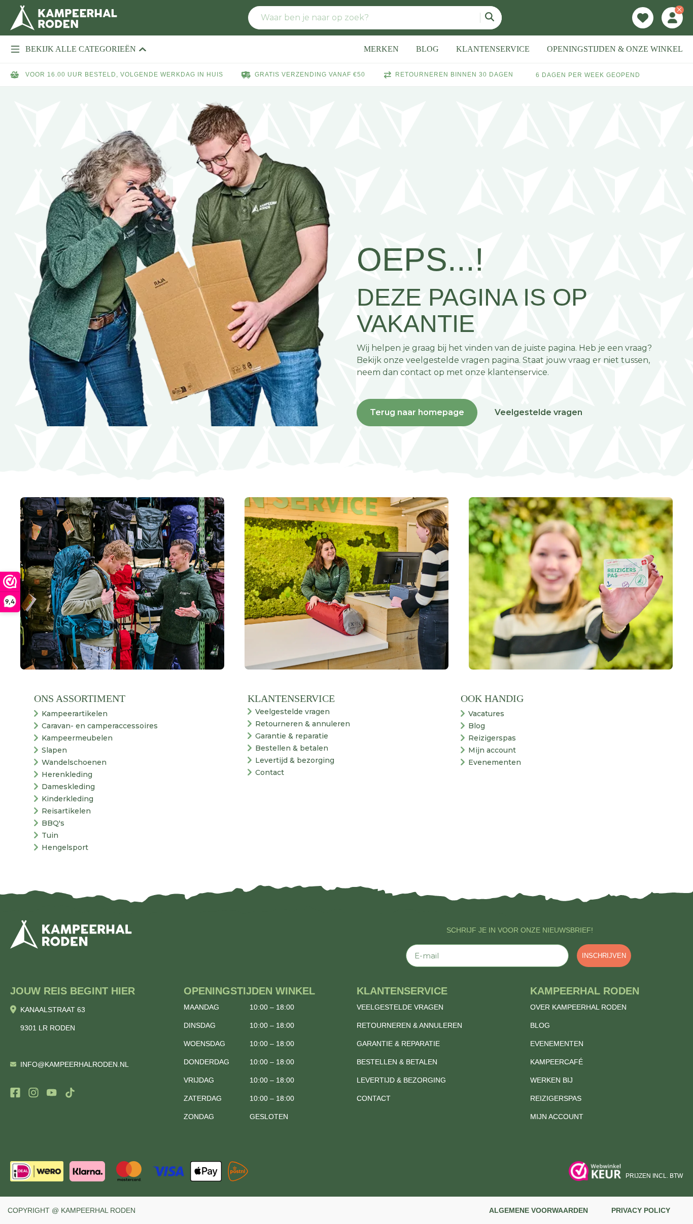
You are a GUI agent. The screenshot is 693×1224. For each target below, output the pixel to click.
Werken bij (551, 1080)
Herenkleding (67, 774)
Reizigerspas (492, 738)
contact (374, 1098)
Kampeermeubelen (77, 738)
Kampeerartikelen (75, 713)
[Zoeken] (491, 17)
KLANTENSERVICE (493, 49)
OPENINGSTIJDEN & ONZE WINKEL (615, 49)
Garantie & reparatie (291, 735)
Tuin (50, 835)
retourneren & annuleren (409, 1025)
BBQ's (53, 823)
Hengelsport (65, 847)
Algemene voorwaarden (538, 1210)
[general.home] (71, 934)
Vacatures (486, 713)
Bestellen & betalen (291, 748)
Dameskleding (68, 786)
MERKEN (381, 49)
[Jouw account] (672, 17)
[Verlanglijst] (642, 17)
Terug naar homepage (417, 412)
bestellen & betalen (397, 1062)
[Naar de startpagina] (63, 17)
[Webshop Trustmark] (595, 1171)
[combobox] (375, 17)
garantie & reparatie (398, 1044)
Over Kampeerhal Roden (578, 1007)
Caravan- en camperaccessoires (100, 725)
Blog (476, 725)
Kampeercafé (556, 1062)
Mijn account (492, 750)
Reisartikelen (66, 810)
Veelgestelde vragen (538, 412)
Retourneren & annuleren (302, 723)
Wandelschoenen (74, 762)
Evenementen (494, 762)
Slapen (54, 750)
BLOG (427, 49)
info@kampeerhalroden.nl (74, 1064)
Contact (269, 772)
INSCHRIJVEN (604, 955)
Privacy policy (640, 1210)
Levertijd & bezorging (294, 760)
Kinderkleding (67, 798)
